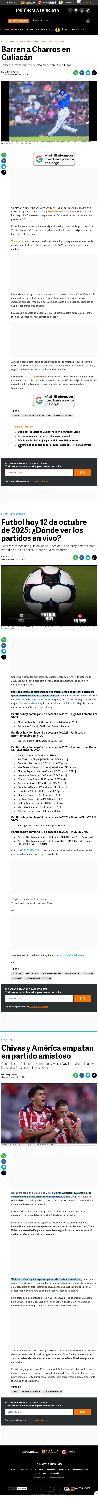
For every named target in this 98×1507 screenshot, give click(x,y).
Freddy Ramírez (11, 1075)
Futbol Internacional (51, 973)
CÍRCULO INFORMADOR (72, 30)
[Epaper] (66, 2)
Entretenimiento (80, 1470)
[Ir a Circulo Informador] (26, 1)
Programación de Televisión (38, 978)
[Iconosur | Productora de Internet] (12, 1488)
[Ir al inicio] (38, 10)
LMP (49, 415)
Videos (38, 21)
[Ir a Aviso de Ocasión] (30, 1449)
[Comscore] (82, 1488)
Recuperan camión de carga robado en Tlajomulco (45, 436)
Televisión (88, 973)
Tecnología (64, 1470)
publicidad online (56, 1477)
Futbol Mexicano (72, 973)
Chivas (16, 1392)
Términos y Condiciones (38, 481)
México (24, 1470)
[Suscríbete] (83, 2)
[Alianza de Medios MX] (69, 1488)
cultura (42, 1473)
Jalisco (13, 1470)
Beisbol (16, 415)
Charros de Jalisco (63, 415)
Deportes (6, 41)
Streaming (17, 978)
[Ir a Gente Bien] (41, 1)
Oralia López (9, 557)
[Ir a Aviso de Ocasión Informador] (12, 1)
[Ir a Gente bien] (69, 1449)
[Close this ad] (96, 1493)
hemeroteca (39, 1477)
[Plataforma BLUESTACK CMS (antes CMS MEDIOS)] (22, 1488)
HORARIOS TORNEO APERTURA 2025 (32, 30)
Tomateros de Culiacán (33, 415)
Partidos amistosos (53, 1392)
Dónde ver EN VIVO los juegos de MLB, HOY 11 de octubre (48, 441)
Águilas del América (31, 1392)
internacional (37, 1470)
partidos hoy (32, 973)
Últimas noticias (18, 21)
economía (54, 1473)
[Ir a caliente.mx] (52, 2)
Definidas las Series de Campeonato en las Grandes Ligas (49, 432)
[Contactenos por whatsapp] (87, 10)
